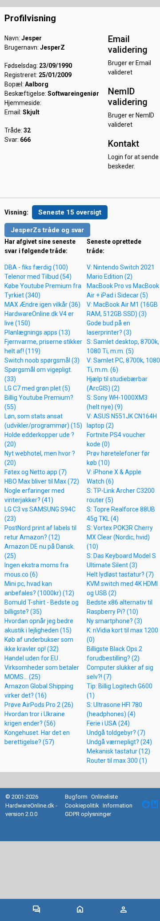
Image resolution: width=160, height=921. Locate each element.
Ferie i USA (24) (108, 723)
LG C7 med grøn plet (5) (37, 388)
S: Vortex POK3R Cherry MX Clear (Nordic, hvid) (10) (120, 537)
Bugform (76, 796)
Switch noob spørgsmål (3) (42, 360)
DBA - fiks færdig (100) (36, 267)
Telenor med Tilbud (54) (38, 276)
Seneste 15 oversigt (69, 212)
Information (117, 805)
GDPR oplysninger (88, 814)
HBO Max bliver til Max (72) (41, 481)
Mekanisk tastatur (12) (118, 751)
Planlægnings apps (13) (37, 332)
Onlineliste (104, 796)
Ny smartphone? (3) (114, 620)
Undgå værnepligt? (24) (119, 741)
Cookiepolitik (82, 805)
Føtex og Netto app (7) (35, 472)
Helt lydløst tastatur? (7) (120, 574)
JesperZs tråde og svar (47, 230)
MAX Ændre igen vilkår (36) (42, 304)
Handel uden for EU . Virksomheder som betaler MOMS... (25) (41, 667)
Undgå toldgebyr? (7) (116, 732)
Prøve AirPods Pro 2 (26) (38, 704)
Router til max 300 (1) (117, 760)
